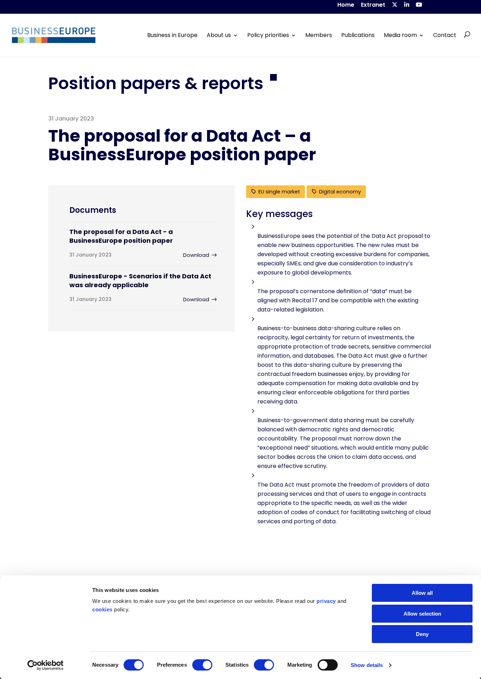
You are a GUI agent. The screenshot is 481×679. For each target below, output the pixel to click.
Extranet (373, 5)
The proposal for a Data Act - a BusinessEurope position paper (121, 236)
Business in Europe (172, 35)
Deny (422, 634)
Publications (358, 35)
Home (345, 5)
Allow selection (422, 614)
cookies (102, 609)
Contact (444, 35)
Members (318, 35)
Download (196, 255)
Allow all (422, 593)
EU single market (279, 191)
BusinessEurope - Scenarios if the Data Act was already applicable (140, 280)
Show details (367, 665)
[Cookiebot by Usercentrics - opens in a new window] (45, 665)
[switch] (202, 665)
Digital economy (340, 191)
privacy (326, 601)
